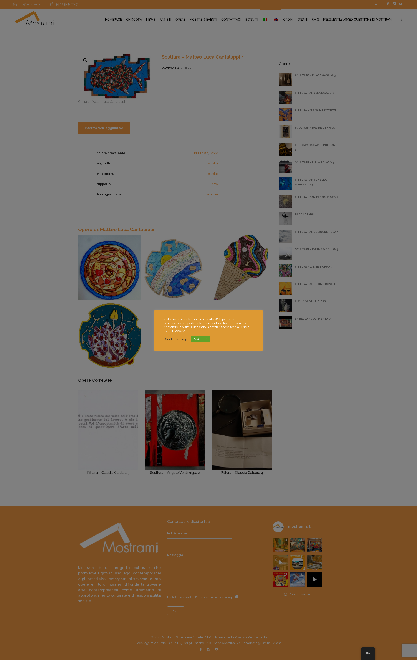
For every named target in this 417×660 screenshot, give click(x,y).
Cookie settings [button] (176, 339)
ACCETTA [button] (200, 339)
